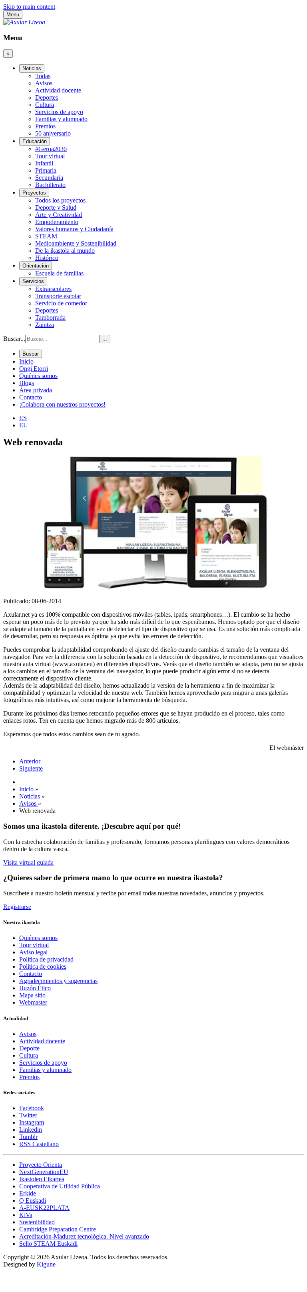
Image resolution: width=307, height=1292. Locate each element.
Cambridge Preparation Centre (57, 1229)
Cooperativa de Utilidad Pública (59, 1186)
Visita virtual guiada (28, 862)
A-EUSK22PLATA (44, 1207)
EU (23, 425)
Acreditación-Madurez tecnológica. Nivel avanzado (84, 1236)
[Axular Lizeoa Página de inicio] (24, 22)
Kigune (46, 1264)
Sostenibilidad (37, 1222)
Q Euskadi (32, 1200)
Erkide (27, 1193)
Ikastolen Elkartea (41, 1179)
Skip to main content (29, 6)
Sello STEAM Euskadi (48, 1243)
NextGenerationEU (43, 1171)
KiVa (25, 1214)
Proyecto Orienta (40, 1164)
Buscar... (14, 338)
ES (23, 418)
